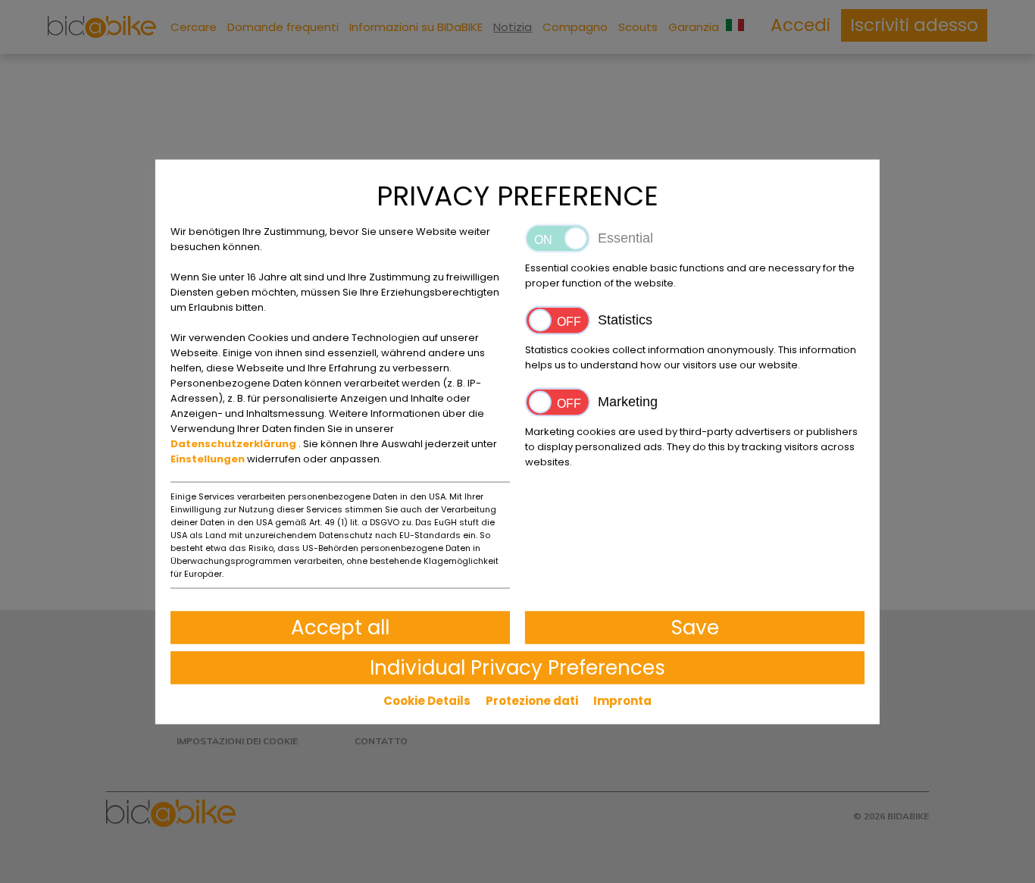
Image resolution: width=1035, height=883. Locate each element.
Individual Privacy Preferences (517, 667)
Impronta (622, 700)
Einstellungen (208, 458)
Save (695, 626)
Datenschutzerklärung (234, 443)
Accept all (340, 626)
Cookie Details (427, 700)
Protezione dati (532, 700)
